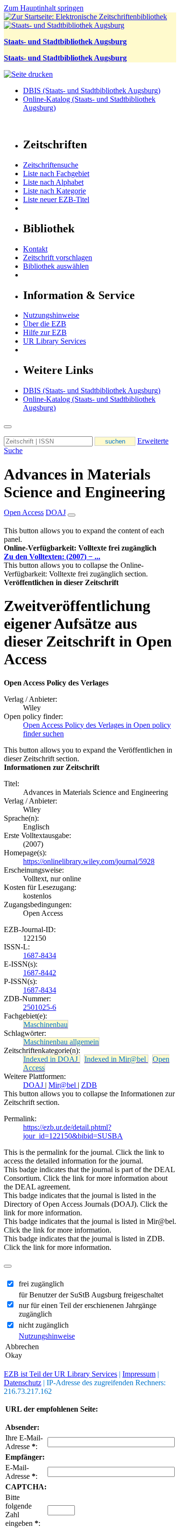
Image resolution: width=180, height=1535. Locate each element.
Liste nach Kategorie (54, 191)
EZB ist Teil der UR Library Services (60, 1374)
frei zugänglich (41, 1284)
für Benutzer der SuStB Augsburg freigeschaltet (91, 1295)
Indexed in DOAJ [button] (52, 1059)
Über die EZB (44, 324)
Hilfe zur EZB (45, 332)
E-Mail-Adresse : (21, 1471)
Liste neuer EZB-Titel (56, 199)
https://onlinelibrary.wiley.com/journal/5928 (89, 861)
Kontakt (35, 249)
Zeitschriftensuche (50, 165)
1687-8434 (39, 955)
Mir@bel (63, 1085)
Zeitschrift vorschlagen (57, 257)
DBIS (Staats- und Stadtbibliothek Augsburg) (91, 90)
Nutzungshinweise (51, 315)
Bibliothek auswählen (56, 266)
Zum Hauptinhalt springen (44, 8)
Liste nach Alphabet (53, 182)
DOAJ (34, 1085)
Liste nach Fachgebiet (56, 173)
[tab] (90, 548)
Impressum (139, 1374)
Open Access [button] (24, 512)
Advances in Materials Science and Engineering (84, 483)
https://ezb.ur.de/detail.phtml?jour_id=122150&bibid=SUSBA (73, 1131)
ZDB (89, 1085)
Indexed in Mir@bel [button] (116, 1059)
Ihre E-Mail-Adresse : (24, 1442)
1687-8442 (39, 973)
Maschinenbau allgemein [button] (61, 1042)
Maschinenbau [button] (46, 1024)
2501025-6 (39, 1007)
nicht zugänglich (44, 1325)
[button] (80, 548)
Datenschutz (22, 1383)
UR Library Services (54, 341)
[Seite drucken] (28, 74)
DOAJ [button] (56, 512)
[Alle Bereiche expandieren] (71, 515)
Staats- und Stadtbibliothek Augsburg (65, 41)
